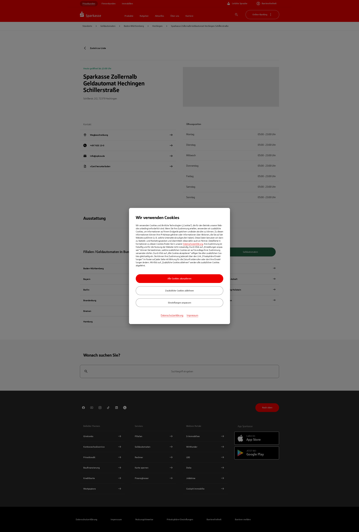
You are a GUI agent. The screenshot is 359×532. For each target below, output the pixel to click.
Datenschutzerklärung (193, 244)
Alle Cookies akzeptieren (179, 278)
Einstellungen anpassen (179, 302)
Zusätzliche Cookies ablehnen (179, 290)
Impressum (192, 315)
